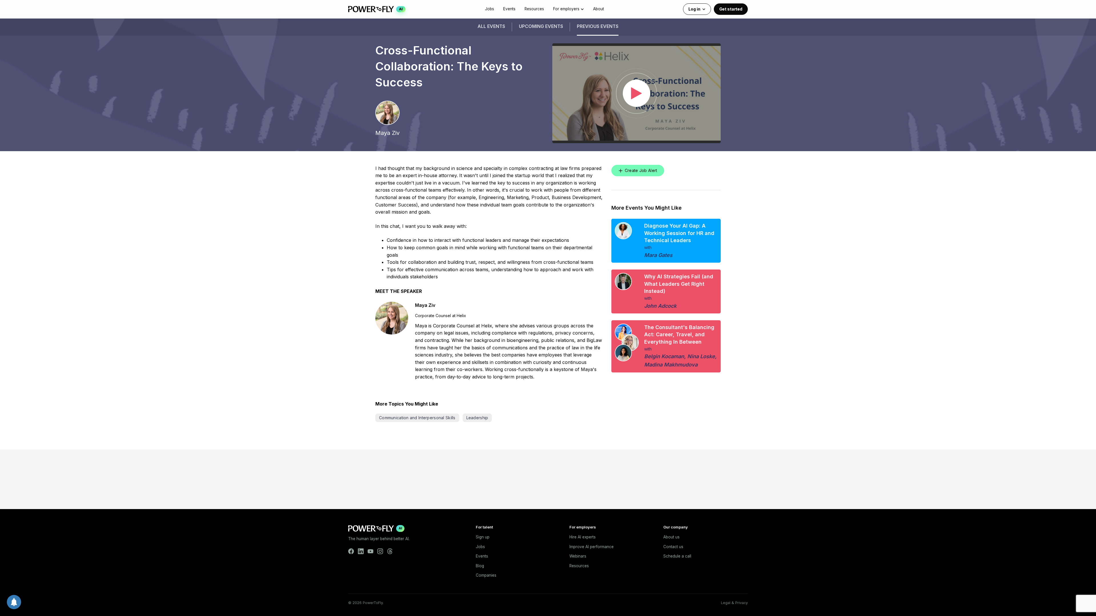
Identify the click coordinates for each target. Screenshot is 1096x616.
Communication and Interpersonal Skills (417, 417)
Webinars (577, 556)
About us (671, 537)
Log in (694, 9)
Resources (534, 9)
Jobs (489, 9)
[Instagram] (380, 551)
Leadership (477, 417)
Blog (480, 566)
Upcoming (541, 26)
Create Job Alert (641, 170)
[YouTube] (370, 551)
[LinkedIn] (361, 551)
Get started (730, 9)
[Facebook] (351, 551)
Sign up (482, 537)
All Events (491, 26)
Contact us (673, 546)
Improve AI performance (591, 546)
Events (509, 9)
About (598, 9)
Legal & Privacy (734, 603)
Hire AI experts (582, 537)
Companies (486, 575)
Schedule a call (677, 556)
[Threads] (390, 551)
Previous (597, 26)
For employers (566, 9)
